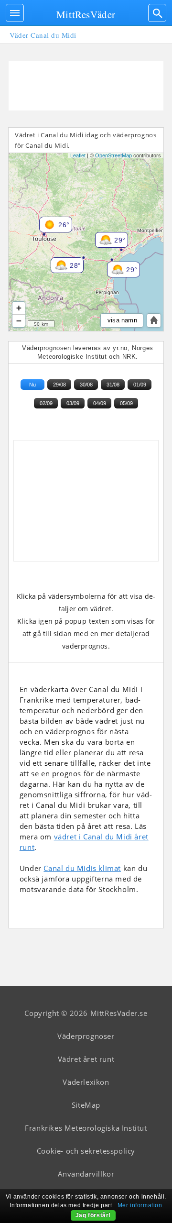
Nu (32, 384)
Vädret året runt (86, 1059)
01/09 (139, 384)
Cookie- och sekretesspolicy (86, 1151)
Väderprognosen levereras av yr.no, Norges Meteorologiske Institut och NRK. (87, 352)
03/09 (72, 403)
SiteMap (86, 1105)
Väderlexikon (86, 1082)
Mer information (140, 1205)
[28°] (53, 260)
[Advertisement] (86, 85)
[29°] (110, 264)
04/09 (99, 403)
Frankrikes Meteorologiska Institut (86, 1128)
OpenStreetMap (113, 155)
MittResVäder (86, 14)
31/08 (113, 384)
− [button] (19, 321)
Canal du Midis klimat (82, 868)
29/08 (59, 384)
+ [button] (19, 308)
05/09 (126, 403)
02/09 (46, 403)
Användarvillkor (86, 1174)
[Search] (157, 13)
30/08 (86, 384)
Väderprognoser (85, 1036)
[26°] (42, 219)
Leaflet (78, 155)
